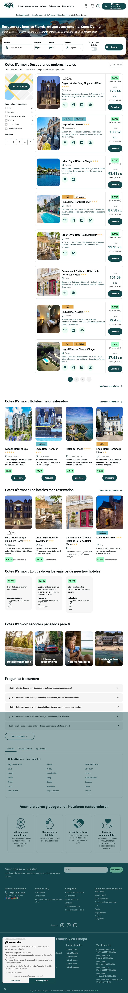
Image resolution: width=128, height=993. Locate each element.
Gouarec (88, 782)
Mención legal (100, 895)
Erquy (49, 777)
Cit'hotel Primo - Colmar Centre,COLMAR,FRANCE (106, 950)
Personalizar (15, 980)
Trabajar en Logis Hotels (74, 910)
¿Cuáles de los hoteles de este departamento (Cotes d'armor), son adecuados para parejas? (45, 707)
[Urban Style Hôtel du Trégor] (48, 172)
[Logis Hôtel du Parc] (48, 133)
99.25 (115, 247)
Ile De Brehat (13, 791)
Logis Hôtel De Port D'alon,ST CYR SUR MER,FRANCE (109, 980)
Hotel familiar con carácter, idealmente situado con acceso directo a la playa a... (48, 462)
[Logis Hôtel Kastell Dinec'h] (48, 209)
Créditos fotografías (99, 917)
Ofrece (43, 6)
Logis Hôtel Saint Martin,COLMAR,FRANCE (106, 968)
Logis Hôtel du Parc (73, 124)
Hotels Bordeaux (72, 967)
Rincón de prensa (71, 899)
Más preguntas (19, 736)
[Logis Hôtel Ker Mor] (49, 423)
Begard (49, 764)
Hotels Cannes (71, 963)
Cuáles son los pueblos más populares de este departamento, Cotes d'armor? (39, 726)
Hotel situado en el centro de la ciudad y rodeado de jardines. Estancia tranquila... (108, 462)
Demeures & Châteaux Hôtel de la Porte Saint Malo (80, 272)
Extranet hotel (70, 896)
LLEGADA (37, 42)
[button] (5, 989)
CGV (96, 905)
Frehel (10, 782)
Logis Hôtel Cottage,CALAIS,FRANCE (106, 974)
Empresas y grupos (72, 906)
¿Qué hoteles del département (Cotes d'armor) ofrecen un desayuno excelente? (40, 688)
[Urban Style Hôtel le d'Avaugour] (48, 246)
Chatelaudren (52, 773)
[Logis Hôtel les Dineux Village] (48, 356)
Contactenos (40, 896)
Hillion (87, 786)
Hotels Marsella (72, 953)
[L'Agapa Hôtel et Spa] (18, 423)
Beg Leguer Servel (15, 764)
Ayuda (97, 909)
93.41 (115, 173)
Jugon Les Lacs (53, 791)
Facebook (62, 925)
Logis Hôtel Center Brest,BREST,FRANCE (104, 956)
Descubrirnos (68, 6)
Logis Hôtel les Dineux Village (78, 349)
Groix (10, 786)
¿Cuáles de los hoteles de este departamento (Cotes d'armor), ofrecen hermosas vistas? (44, 697)
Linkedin (75, 925)
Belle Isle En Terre (91, 764)
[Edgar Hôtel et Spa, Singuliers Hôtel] (48, 92)
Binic (10, 769)
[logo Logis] (8, 5)
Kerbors (88, 791)
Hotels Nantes (71, 949)
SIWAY (95, 990)
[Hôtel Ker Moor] (79, 423)
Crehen (87, 773)
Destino (7, 42)
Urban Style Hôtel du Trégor (77, 161)
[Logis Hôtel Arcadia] (48, 319)
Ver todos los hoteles (109, 386)
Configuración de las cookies (106, 902)
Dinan (10, 777)
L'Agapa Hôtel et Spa (16, 449)
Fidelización (54, 6)
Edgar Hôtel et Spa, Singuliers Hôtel (15, 539)
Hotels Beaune (71, 960)
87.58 (115, 210)
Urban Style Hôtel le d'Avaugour (79, 235)
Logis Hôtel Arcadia (73, 312)
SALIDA (51, 42)
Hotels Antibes (71, 956)
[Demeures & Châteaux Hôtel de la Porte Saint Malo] (48, 282)
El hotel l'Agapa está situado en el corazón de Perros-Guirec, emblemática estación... (18, 462)
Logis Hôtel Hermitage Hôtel (108, 450)
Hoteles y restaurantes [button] (28, 6)
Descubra (115, 107)
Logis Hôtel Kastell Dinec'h (77, 202)
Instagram (68, 925)
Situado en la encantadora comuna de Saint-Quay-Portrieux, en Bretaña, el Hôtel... (79, 462)
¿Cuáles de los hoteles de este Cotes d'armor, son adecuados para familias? (39, 716)
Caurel (10, 773)
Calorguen (89, 769)
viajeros (68, 42)
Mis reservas (40, 892)
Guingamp (51, 786)
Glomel (49, 782)
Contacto (68, 903)
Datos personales (101, 898)
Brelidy (49, 769)
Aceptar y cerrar (42, 980)
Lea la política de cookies (13, 972)
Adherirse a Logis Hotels (74, 892)
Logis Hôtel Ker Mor (47, 449)
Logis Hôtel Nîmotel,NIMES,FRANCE (105, 962)
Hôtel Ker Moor (75, 449)
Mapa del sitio (100, 912)
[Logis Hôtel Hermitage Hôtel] (109, 423)
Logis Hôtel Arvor (106, 537)
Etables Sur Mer (91, 777)
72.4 (115, 320)
